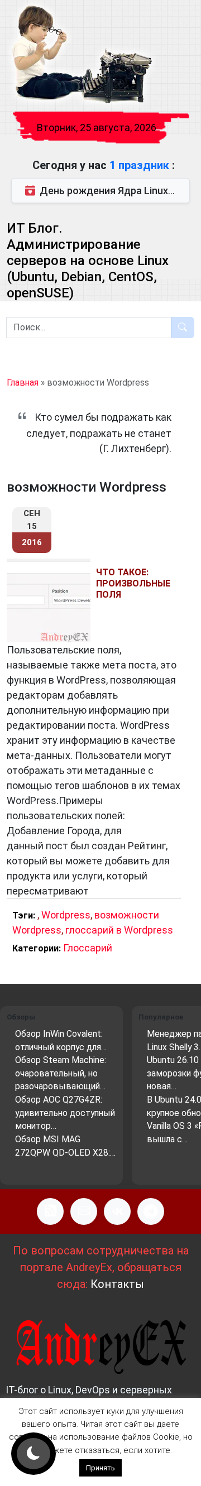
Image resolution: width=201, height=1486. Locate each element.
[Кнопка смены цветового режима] (33, 1453)
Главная (23, 382)
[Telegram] (150, 1211)
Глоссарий (87, 948)
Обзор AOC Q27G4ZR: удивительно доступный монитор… (65, 1112)
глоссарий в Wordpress (119, 930)
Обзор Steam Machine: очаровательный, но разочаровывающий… (60, 1073)
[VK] (117, 1211)
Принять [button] (100, 1468)
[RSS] (50, 1211)
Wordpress (65, 915)
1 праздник (140, 165)
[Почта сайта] (83, 1211)
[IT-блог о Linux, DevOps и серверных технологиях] (81, 55)
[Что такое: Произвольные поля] (51, 600)
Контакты (117, 1284)
